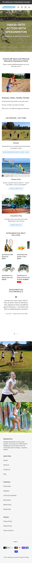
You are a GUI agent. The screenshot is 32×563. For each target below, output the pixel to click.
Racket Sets (7, 509)
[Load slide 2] (16, 334)
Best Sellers (7, 500)
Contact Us (6, 469)
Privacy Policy (7, 521)
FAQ (4, 474)
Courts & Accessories (9, 495)
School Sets (7, 486)
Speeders (6, 491)
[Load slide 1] (14, 334)
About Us (6, 465)
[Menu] (29, 7)
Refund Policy (7, 526)
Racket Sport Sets (16, 188)
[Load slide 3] (18, 334)
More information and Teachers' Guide (16, 152)
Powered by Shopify (24, 557)
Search (5, 460)
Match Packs (7, 504)
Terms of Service (8, 530)
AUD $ (15, 542)
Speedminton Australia (13, 557)
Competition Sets (16, 225)
